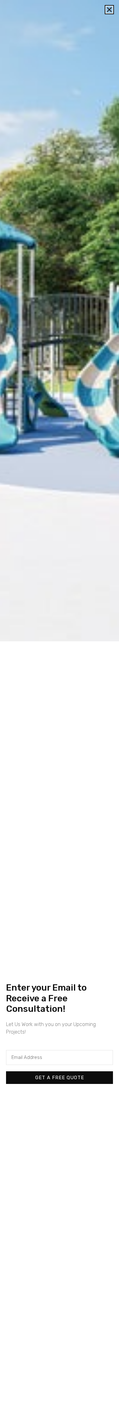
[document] (59, 712)
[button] (109, 9)
